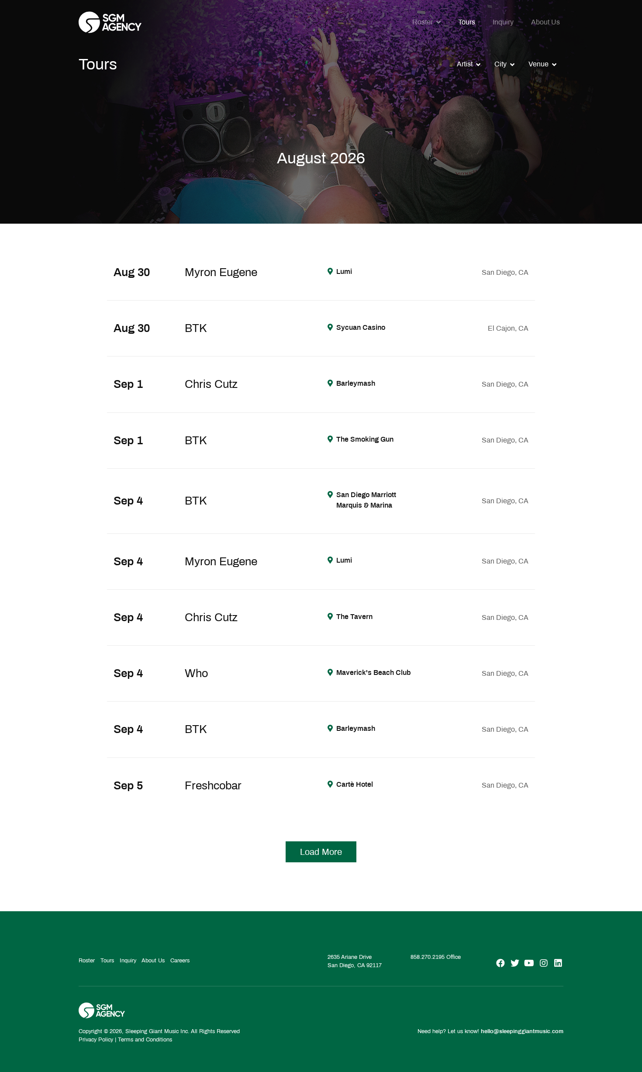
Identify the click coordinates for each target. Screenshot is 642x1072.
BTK (196, 328)
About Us (545, 22)
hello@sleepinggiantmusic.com (522, 1031)
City (500, 64)
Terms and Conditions (145, 1040)
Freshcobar (213, 785)
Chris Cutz (211, 384)
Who (196, 673)
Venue (538, 64)
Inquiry (503, 22)
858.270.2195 (428, 957)
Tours (466, 22)
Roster (422, 22)
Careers (180, 961)
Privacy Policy (96, 1040)
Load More (321, 852)
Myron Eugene (221, 272)
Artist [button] (465, 64)
